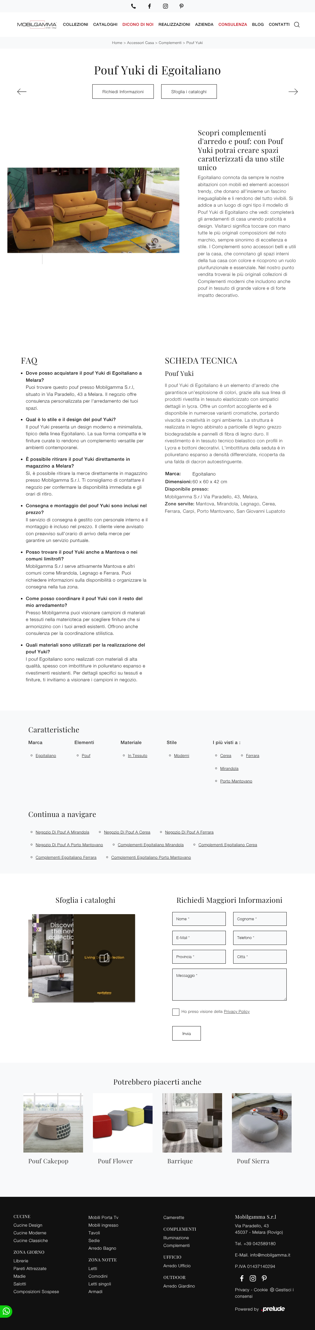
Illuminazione (176, 1237)
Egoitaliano (46, 755)
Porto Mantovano (236, 780)
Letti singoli (100, 1283)
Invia (186, 1033)
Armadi (96, 1291)
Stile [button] (172, 742)
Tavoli (94, 1232)
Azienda (204, 24)
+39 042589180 (260, 1243)
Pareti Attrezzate (30, 1268)
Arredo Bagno (102, 1248)
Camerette (173, 1217)
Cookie (261, 1289)
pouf (86, 755)
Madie (20, 1276)
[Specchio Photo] (277, 91)
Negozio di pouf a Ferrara (189, 832)
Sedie (94, 1240)
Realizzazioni (174, 24)
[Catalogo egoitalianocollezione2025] (56, 958)
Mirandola (229, 768)
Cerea (225, 755)
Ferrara (252, 755)
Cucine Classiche (31, 1240)
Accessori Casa (140, 42)
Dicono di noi (138, 24)
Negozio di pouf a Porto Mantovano (69, 844)
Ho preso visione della (215, 1011)
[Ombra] (37, 91)
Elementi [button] (84, 742)
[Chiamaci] (133, 6)
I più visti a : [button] (227, 742)
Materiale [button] (131, 742)
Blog (258, 24)
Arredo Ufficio (177, 1265)
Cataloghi (105, 24)
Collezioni (75, 24)
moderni (181, 755)
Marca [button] (35, 742)
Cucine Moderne (30, 1232)
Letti (93, 1268)
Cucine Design (28, 1225)
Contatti (279, 24)
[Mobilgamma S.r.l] (37, 24)
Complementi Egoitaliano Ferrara (66, 857)
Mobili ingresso (103, 1225)
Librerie (21, 1260)
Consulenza (232, 24)
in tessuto (137, 755)
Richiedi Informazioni (123, 91)
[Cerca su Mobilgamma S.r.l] (296, 25)
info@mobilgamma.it (270, 1254)
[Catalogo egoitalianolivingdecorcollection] (97, 958)
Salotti (20, 1283)
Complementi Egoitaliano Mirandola (151, 844)
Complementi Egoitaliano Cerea (227, 844)
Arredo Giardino (179, 1285)
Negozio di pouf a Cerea (127, 832)
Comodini (98, 1276)
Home (117, 42)
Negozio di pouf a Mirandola (62, 832)
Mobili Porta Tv (103, 1217)
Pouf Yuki (194, 42)
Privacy (242, 1289)
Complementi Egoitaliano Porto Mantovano (151, 857)
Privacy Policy (237, 1011)
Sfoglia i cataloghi (189, 91)
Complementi (170, 42)
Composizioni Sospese (36, 1291)
